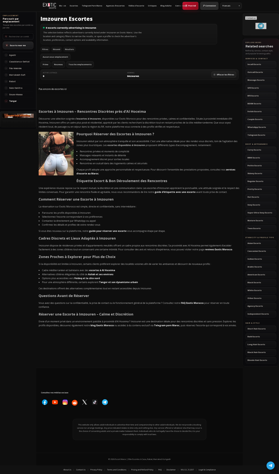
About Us (67, 469)
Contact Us (81, 469)
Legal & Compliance (207, 469)
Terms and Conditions (116, 469)
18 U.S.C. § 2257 (187, 469)
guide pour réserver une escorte (108, 231)
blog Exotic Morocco (102, 325)
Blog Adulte (165, 6)
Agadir (12, 55)
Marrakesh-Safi (17, 75)
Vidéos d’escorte (136, 6)
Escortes (74, 6)
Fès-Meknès (15, 68)
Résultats (69, 49)
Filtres (45, 49)
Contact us (251, 18)
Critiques (152, 6)
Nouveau (58, 64)
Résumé (56, 49)
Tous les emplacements (80, 64)
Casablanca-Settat (19, 61)
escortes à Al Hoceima (102, 270)
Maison (62, 6)
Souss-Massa (16, 94)
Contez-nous (181, 6)
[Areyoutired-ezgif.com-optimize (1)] (18, 117)
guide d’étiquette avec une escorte (175, 192)
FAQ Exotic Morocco (192, 303)
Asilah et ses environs (100, 274)
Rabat (12, 81)
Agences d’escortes (115, 6)
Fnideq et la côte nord (87, 278)
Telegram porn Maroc (166, 325)
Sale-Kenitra (15, 88)
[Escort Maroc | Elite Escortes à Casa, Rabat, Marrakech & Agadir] (49, 6)
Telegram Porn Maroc (92, 6)
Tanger (13, 101)
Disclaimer (171, 469)
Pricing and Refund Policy (142, 469)
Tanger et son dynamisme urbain (118, 282)
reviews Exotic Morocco (218, 249)
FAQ (160, 469)
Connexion (210, 5)
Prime (45, 64)
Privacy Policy (96, 469)
